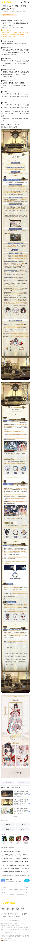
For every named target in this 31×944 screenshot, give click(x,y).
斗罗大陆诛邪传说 (20, 894)
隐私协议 (10, 914)
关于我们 (3, 916)
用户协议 (3, 914)
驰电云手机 (22, 889)
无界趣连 (16, 889)
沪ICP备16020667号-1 (6, 923)
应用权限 (18, 916)
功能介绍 (10, 916)
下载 (27, 880)
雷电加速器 (4, 889)
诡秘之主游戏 (4, 894)
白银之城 (12, 894)
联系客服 (6, 930)
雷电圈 (10, 889)
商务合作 (17, 914)
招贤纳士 (24, 914)
